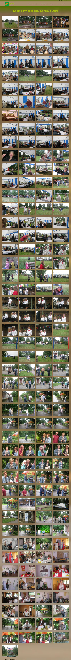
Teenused (52, 3)
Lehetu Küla (35, 3)
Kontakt (63, 3)
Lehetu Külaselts (44, 3)
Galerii (57, 3)
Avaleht (29, 3)
